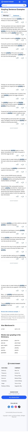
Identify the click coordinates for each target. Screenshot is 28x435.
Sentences (16, 15)
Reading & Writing (5, 386)
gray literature (4, 340)
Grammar (3, 378)
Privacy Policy (18, 375)
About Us (17, 370)
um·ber (3, 329)
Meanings (6, 15)
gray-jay (3, 343)
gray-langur (18, 343)
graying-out (17, 345)
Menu (24, 1)
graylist (16, 350)
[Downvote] (23, 22)
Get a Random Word (14, 397)
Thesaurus (3, 373)
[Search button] (24, 5)
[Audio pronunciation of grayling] (2, 12)
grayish (3, 348)
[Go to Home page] (7, 2)
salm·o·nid (17, 329)
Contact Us (17, 373)
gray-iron (17, 340)
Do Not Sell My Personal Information (14, 412)
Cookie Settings (18, 380)
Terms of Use (18, 383)
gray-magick (4, 345)
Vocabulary (3, 380)
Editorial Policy (18, 378)
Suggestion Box (18, 386)
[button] (19, 1)
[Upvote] (18, 22)
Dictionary (3, 370)
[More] (26, 22)
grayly (16, 352)
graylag (17, 348)
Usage (2, 383)
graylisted (3, 352)
